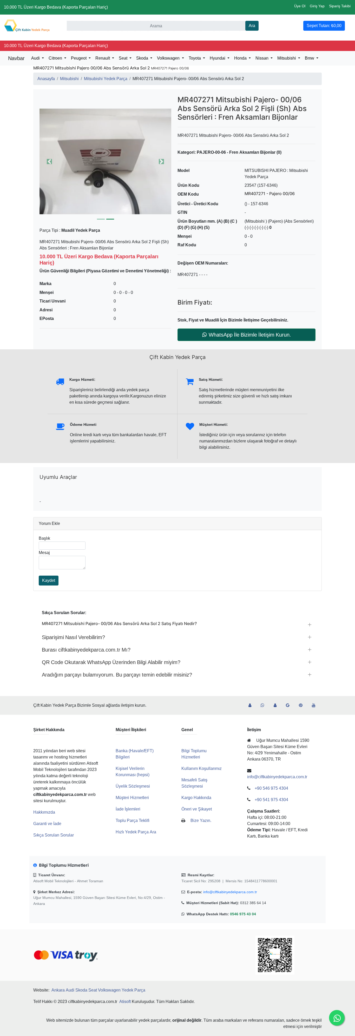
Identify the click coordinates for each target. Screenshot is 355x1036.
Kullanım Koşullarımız (201, 768)
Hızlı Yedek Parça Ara (136, 832)
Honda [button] (241, 58)
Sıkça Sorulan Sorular (53, 835)
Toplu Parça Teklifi (132, 820)
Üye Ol (299, 6)
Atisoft (125, 1002)
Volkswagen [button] (169, 58)
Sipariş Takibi (340, 6)
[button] (105, 161)
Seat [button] (123, 58)
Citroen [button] (56, 58)
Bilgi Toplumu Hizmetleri (194, 754)
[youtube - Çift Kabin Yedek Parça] (316, 705)
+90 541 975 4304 (271, 800)
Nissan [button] (262, 58)
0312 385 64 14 (253, 902)
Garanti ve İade (47, 824)
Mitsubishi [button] (287, 58)
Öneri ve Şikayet (196, 809)
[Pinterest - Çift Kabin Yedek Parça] (303, 705)
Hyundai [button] (218, 58)
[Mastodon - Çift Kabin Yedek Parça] (277, 705)
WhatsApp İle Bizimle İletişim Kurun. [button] (250, 334)
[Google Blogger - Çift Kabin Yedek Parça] (290, 705)
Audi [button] (36, 58)
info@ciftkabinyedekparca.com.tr (230, 892)
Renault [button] (103, 58)
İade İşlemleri (128, 809)
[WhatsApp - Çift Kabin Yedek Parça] (265, 705)
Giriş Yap (317, 6)
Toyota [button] (195, 58)
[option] (105, 161)
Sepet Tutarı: (324, 26)
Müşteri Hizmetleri (132, 798)
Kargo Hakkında (196, 798)
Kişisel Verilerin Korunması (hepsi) (132, 771)
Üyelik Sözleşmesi (133, 786)
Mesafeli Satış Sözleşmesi (194, 783)
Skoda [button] (142, 58)
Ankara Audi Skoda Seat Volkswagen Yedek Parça (98, 990)
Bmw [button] (310, 58)
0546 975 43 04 (243, 914)
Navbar (16, 58)
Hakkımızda (44, 812)
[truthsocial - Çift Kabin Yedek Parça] (252, 705)
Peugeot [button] (79, 58)
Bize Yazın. (200, 820)
